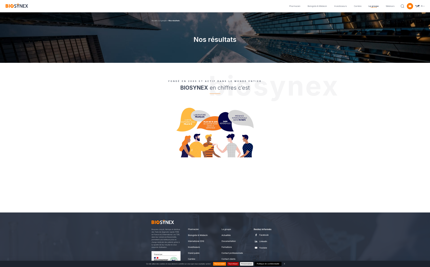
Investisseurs (340, 6)
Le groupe (374, 6)
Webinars (390, 6)
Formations (226, 247)
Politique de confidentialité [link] (268, 264)
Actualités (226, 235)
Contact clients (228, 259)
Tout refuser (233, 264)
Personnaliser (246, 264)
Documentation (228, 241)
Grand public (194, 253)
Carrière (357, 6)
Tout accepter (219, 264)
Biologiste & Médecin (317, 6)
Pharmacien (294, 6)
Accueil (154, 21)
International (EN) (196, 241)
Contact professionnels (232, 253)
